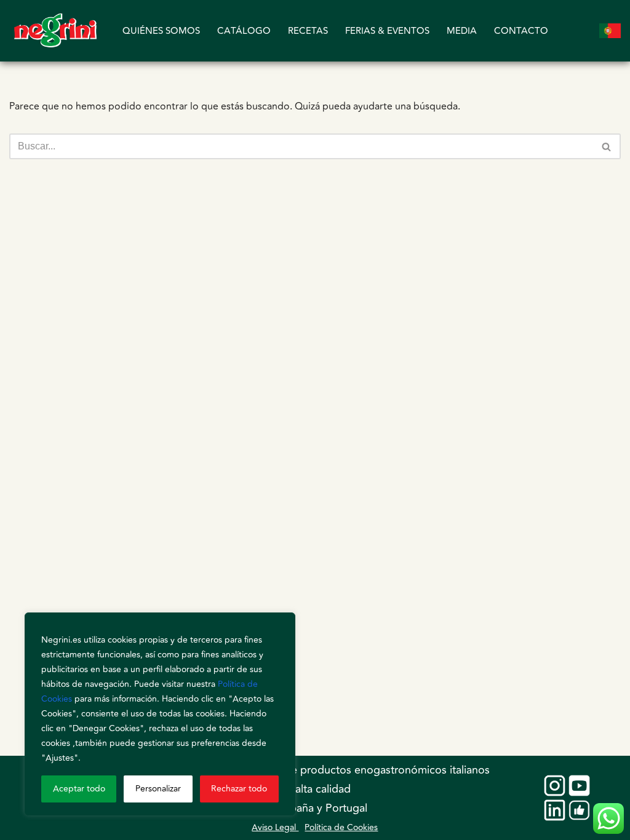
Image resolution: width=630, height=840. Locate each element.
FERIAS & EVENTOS (387, 31)
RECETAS (308, 31)
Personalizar (158, 788)
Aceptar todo (79, 788)
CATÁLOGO (244, 31)
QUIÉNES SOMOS (161, 31)
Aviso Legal (275, 827)
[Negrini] (55, 30)
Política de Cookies (341, 827)
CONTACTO (521, 31)
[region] (160, 713)
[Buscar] (607, 146)
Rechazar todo (239, 788)
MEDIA (462, 31)
